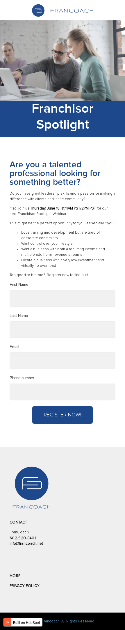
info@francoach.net (26, 544)
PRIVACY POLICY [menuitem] (25, 586)
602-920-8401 (23, 538)
